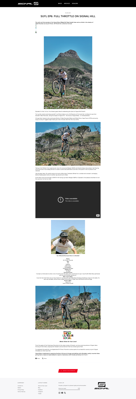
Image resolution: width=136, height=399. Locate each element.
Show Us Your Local (42, 385)
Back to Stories (69, 370)
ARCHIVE (67, 3)
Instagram (40, 391)
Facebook (40, 389)
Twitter (39, 393)
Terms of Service (21, 391)
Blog (39, 387)
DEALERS (75, 3)
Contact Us (20, 385)
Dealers (19, 387)
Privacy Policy (21, 389)
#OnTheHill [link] (84, 355)
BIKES (60, 3)
